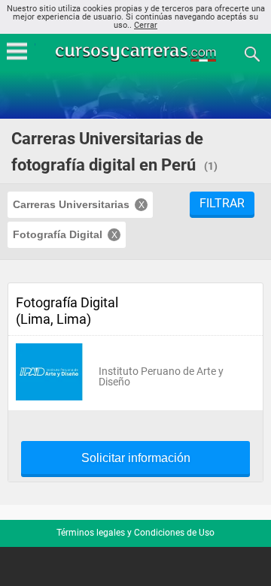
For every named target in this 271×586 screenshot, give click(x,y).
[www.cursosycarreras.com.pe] (137, 53)
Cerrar (145, 25)
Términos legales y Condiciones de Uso (135, 532)
